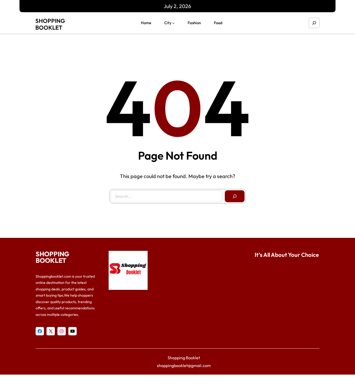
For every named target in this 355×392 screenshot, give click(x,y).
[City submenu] (173, 23)
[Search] (235, 196)
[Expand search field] (314, 23)
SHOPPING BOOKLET (50, 24)
